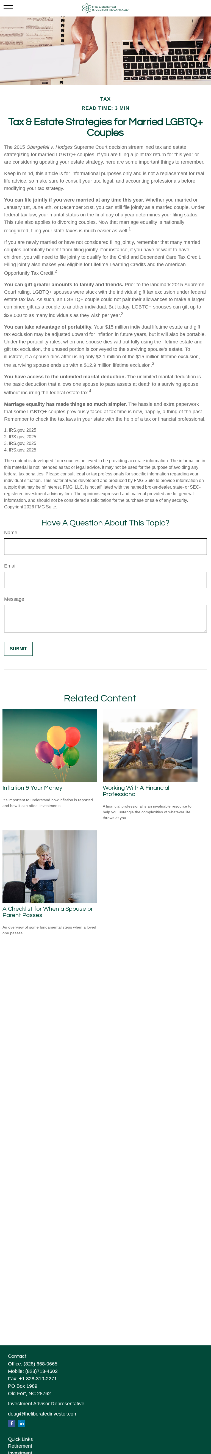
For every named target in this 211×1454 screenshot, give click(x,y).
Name (10, 532)
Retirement (20, 1446)
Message (14, 599)
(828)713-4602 (41, 1371)
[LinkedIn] (21, 1423)
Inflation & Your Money (32, 788)
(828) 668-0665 (40, 1364)
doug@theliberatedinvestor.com (42, 1414)
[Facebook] (11, 1423)
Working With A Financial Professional (136, 791)
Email (10, 566)
